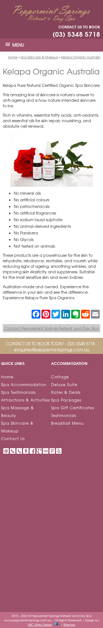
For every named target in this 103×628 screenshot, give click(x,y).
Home (13, 57)
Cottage (60, 377)
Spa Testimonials (18, 392)
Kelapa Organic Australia (80, 57)
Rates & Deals (65, 392)
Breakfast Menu (67, 423)
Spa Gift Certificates (72, 407)
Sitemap (69, 624)
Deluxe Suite (64, 384)
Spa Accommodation (24, 384)
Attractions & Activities (25, 400)
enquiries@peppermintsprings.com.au (51, 350)
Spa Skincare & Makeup (39, 57)
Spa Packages (66, 400)
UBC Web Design (40, 624)
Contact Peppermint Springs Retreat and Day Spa (51, 328)
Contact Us (13, 438)
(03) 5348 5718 (76, 34)
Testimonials (63, 415)
